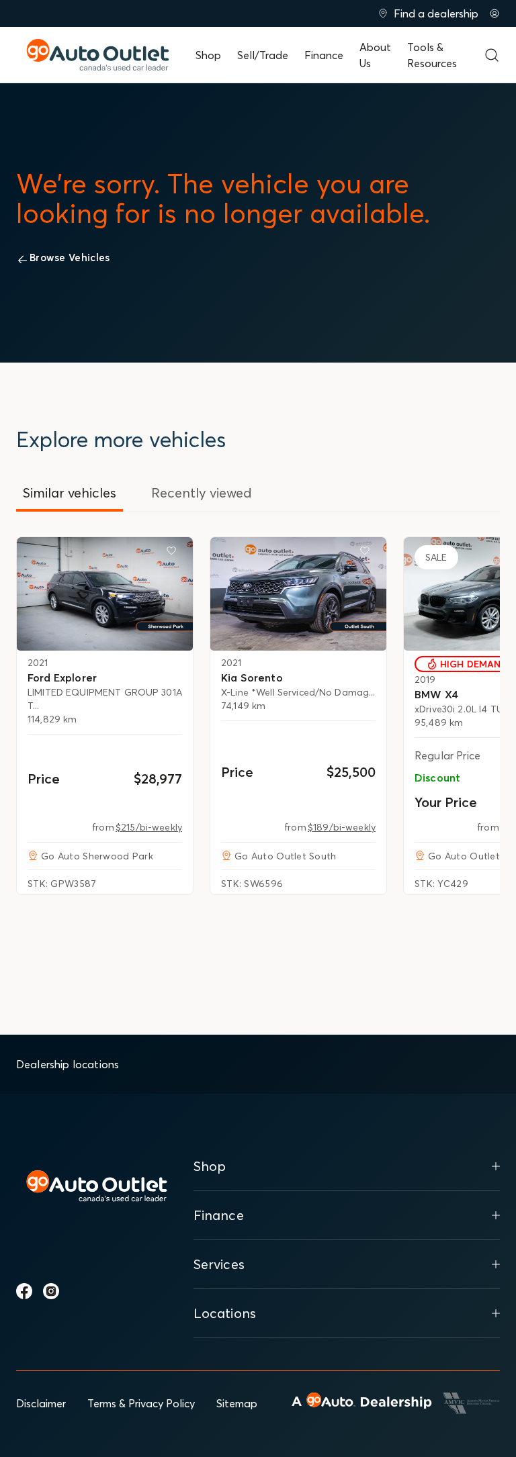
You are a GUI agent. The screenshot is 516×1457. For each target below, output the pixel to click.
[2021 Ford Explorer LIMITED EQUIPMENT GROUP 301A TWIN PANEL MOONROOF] (105, 593)
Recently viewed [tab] (201, 492)
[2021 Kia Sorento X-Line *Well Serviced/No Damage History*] (298, 593)
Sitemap (236, 1403)
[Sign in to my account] (494, 13)
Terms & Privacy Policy (141, 1403)
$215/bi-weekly (149, 827)
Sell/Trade (262, 55)
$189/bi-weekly (342, 827)
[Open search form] (492, 55)
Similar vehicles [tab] (69, 492)
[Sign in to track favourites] (174, 553)
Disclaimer (41, 1403)
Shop (208, 55)
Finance (323, 55)
